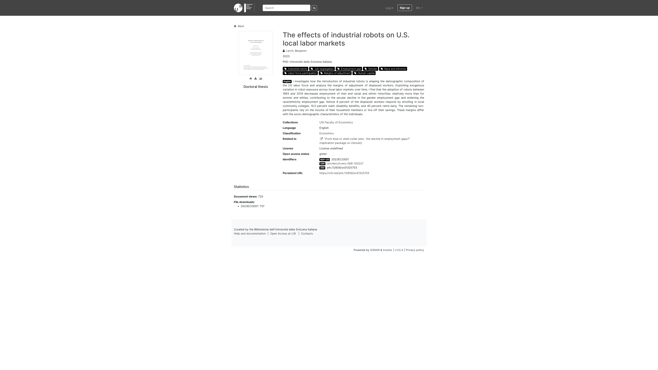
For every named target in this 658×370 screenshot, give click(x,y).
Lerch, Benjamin (296, 50)
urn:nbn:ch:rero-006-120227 (345, 163)
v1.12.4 (399, 250)
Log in (389, 8)
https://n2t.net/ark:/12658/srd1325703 (344, 173)
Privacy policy (415, 250)
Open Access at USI (283, 233)
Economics (326, 133)
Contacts (307, 233)
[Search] (314, 8)
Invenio (387, 250)
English (287, 81)
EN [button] (418, 8)
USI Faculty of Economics (336, 122)
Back (240, 26)
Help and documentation (250, 233)
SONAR (375, 250)
